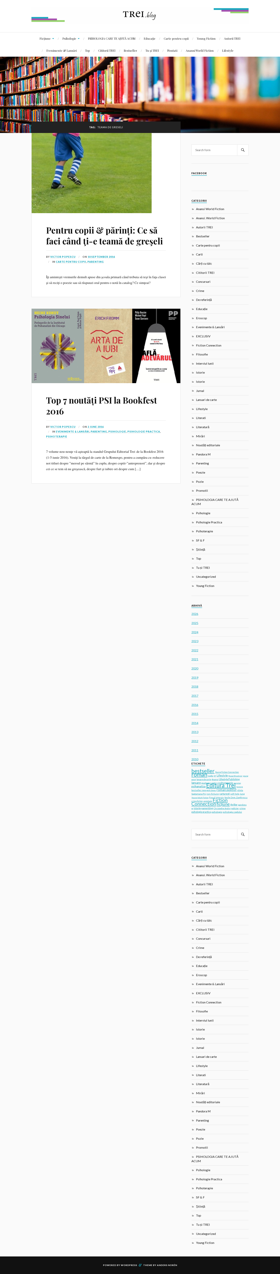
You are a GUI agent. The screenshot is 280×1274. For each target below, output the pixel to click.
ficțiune (223, 804)
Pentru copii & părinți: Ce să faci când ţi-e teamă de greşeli (104, 235)
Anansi (215, 779)
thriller (234, 804)
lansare (196, 782)
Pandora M (203, 454)
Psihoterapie (56, 436)
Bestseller (130, 50)
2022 (194, 650)
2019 (194, 677)
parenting (207, 808)
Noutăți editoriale (208, 445)
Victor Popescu (63, 256)
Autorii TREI (232, 38)
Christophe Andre (222, 808)
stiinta (240, 790)
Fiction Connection (208, 345)
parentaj (237, 783)
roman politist (227, 790)
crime (242, 808)
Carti (199, 254)
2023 (194, 641)
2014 (194, 723)
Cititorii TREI (106, 50)
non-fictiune (212, 794)
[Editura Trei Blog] (140, 21)
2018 (194, 686)
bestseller (202, 771)
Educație (149, 38)
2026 (194, 614)
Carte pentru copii (176, 38)
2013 (194, 732)
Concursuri (203, 281)
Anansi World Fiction (200, 50)
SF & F (200, 540)
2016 (194, 705)
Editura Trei (221, 785)
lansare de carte (204, 779)
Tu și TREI (152, 50)
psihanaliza (198, 786)
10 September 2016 (101, 256)
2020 (194, 668)
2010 (194, 759)
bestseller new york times (203, 790)
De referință (204, 299)
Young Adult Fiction (200, 797)
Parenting (95, 261)
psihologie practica (201, 812)
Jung (242, 793)
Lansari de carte (206, 399)
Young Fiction (206, 38)
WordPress (129, 1265)
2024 (194, 632)
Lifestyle (228, 50)
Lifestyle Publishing (229, 779)
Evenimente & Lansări (61, 50)
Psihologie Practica (143, 431)
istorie (197, 808)
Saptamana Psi (198, 793)
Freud (212, 797)
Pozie (200, 481)
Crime (200, 291)
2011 (194, 750)
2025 (194, 623)
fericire (239, 787)
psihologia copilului (232, 812)
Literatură (202, 427)
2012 (194, 741)
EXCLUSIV (203, 336)
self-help (234, 794)
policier (235, 808)
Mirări (200, 436)
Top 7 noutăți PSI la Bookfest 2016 (101, 405)
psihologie (216, 812)
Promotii (202, 490)
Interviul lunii (205, 363)
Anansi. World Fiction (210, 218)
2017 (194, 695)
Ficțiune (45, 38)
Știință (200, 549)
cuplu (210, 775)
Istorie (200, 372)
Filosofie (202, 354)
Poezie (200, 472)
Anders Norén (167, 1265)
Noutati (172, 50)
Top (87, 50)
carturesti (224, 793)
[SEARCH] (243, 150)
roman (199, 774)
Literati (201, 418)
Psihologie (69, 38)
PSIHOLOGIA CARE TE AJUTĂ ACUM (111, 38)
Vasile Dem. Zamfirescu (235, 797)
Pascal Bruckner (235, 776)
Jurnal (200, 390)
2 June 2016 (96, 426)
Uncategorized (206, 576)
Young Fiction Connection (227, 772)
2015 (194, 714)
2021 (194, 659)
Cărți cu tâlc (204, 263)
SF (215, 776)
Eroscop (201, 318)
